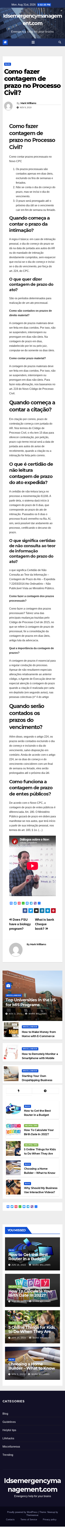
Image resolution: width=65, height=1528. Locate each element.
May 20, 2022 (19, 1301)
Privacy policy (49, 1519)
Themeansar (32, 1515)
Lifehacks (8, 1438)
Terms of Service (28, 1519)
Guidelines (9, 1421)
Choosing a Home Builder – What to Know (31, 1366)
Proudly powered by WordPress (22, 1512)
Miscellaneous (13, 995)
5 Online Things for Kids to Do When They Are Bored (31, 1331)
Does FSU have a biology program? (20, 924)
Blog (7, 64)
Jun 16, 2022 (19, 1265)
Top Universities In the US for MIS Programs (31, 1002)
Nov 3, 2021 (15, 1014)
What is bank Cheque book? (44, 924)
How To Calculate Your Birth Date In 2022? (30, 1293)
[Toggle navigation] (33, 42)
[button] (59, 42)
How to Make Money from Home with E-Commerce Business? (39, 1036)
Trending (7, 1454)
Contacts (10, 1519)
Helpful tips (31, 1125)
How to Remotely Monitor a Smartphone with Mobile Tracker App (40, 1058)
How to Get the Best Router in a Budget (28, 1256)
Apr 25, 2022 (19, 1338)
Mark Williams (28, 103)
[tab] (19, 1091)
